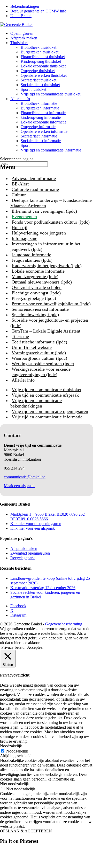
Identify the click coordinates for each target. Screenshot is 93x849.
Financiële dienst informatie (43, 113)
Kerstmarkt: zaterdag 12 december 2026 (42, 587)
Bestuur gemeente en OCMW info (38, 11)
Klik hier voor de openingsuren (35, 523)
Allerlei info (20, 98)
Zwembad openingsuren (30, 553)
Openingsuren (21, 33)
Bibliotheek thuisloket (38, 47)
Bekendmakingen (24, 6)
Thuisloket (19, 42)
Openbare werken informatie (44, 131)
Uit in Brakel (21, 15)
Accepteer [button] (35, 647)
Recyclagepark (22, 558)
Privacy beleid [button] (13, 647)
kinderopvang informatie (41, 117)
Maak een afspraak (19, 486)
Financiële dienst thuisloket (43, 56)
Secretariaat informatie (39, 136)
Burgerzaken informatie (40, 108)
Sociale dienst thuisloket (40, 84)
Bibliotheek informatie (39, 103)
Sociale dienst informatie (41, 141)
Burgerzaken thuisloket (39, 52)
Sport (25, 145)
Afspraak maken (23, 38)
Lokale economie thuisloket (43, 66)
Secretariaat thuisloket (38, 80)
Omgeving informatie (38, 127)
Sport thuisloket (33, 89)
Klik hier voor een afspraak (32, 528)
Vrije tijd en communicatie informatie (51, 150)
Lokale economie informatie (43, 122)
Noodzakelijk (17, 751)
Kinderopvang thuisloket (41, 61)
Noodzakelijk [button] (11, 746)
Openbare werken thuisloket (44, 75)
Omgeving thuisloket (38, 70)
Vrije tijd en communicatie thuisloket (50, 94)
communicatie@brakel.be (24, 477)
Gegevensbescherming (63, 624)
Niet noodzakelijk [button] (14, 784)
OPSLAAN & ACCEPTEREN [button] (26, 831)
